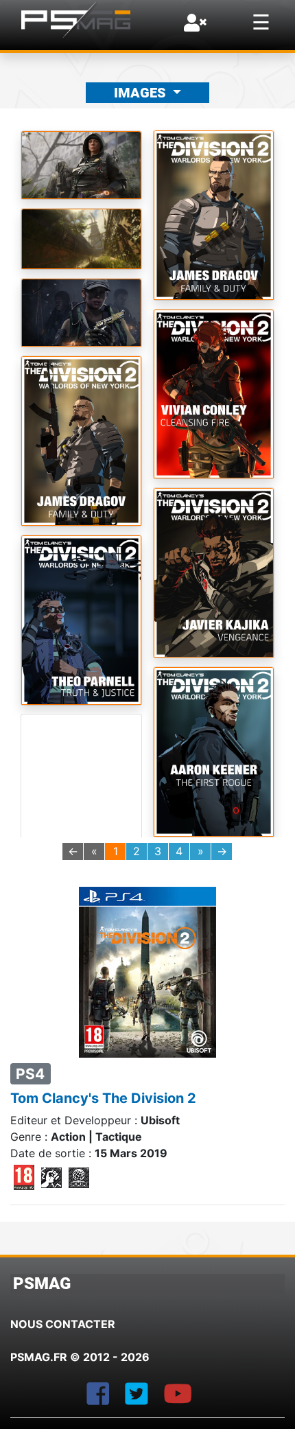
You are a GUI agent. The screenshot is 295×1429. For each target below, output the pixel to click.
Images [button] (141, 92)
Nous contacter (62, 1324)
